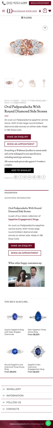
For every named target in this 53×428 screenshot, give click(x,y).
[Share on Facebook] (20, 177)
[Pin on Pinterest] (34, 177)
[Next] (44, 51)
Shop (16, 101)
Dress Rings (19, 103)
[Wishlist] (49, 11)
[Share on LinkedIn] (39, 177)
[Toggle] (3, 389)
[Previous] (8, 51)
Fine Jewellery (38, 101)
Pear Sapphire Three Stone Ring (37, 331)
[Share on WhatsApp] (16, 177)
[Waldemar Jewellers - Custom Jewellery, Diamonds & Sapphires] (22, 10)
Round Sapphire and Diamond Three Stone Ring (14, 367)
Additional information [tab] (18, 198)
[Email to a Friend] (30, 177)
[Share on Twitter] (25, 177)
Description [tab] (11, 193)
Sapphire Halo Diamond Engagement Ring (36, 367)
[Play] (26, 276)
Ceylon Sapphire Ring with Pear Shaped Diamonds (14, 332)
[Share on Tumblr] (43, 177)
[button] (3, 11)
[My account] (40, 11)
